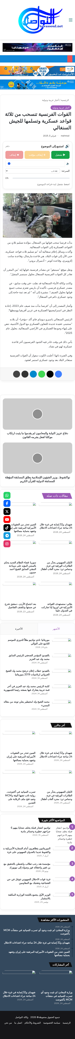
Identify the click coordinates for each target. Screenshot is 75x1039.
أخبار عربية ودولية (50, 100)
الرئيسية (65, 100)
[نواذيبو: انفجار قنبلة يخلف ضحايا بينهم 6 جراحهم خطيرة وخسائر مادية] (62, 835)
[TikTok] (6, 527)
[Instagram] (6, 543)
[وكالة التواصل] (40, 19)
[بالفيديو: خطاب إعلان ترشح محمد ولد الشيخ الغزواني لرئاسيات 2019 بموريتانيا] (61, 675)
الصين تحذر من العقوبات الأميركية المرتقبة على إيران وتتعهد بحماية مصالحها (21, 528)
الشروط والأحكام (33, 1022)
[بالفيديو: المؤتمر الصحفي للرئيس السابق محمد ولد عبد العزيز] (61, 660)
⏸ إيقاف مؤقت (37, 154)
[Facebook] (6, 503)
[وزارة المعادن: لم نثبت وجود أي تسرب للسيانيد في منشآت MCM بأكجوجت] (56, 979)
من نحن (8, 1022)
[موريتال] (37, 47)
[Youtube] (6, 519)
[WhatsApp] (6, 495)
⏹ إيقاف (14, 154)
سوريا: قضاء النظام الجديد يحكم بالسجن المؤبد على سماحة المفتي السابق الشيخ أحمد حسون (20, 567)
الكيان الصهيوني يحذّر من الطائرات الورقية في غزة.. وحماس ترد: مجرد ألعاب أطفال (56, 566)
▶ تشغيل (60, 154)
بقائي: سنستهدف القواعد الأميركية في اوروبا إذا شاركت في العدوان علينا (56, 607)
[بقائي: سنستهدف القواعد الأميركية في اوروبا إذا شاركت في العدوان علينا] (55, 591)
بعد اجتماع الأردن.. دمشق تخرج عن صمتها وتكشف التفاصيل (20, 605)
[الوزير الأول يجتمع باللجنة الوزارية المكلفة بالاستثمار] (62, 899)
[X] (6, 511)
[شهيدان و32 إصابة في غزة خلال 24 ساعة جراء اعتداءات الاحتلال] (55, 511)
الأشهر (56, 628)
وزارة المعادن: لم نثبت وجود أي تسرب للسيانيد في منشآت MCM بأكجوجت (56, 996)
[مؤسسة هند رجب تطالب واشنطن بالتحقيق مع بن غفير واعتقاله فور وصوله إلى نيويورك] (62, 868)
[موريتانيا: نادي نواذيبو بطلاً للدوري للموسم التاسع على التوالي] (61, 644)
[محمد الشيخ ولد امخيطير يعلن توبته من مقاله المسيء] (61, 706)
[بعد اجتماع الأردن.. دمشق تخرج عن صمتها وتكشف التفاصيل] (19, 591)
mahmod (65, 135)
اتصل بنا (18, 1022)
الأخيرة (19, 628)
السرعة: (65, 170)
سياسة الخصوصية (51, 1022)
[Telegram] (6, 535)
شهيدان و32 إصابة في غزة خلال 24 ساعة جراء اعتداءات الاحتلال (56, 526)
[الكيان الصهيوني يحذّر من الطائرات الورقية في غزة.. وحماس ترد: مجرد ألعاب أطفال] (55, 550)
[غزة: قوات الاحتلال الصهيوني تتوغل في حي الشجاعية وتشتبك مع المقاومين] (62, 884)
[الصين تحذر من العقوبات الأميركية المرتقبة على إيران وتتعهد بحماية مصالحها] (19, 511)
